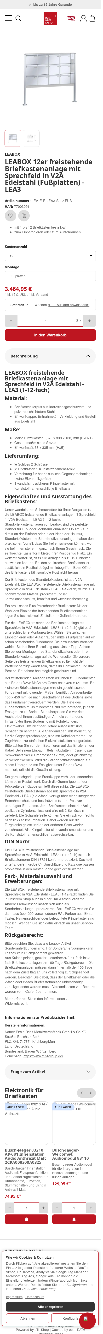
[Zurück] (81, 1093)
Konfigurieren (73, 1318)
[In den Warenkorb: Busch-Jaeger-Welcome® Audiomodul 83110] (74, 1219)
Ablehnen (27, 1318)
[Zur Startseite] (50, 18)
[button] (13, 138)
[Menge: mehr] (89, 321)
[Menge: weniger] (11, 321)
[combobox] (50, 256)
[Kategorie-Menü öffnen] (8, 18)
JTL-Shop (42, 1329)
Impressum (14, 1296)
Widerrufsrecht (16, 1003)
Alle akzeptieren (50, 1306)
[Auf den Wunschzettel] (10, 215)
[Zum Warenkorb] (92, 18)
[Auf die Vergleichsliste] (24, 215)
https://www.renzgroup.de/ (43, 1055)
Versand (42, 294)
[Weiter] (91, 1093)
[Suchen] (18, 18)
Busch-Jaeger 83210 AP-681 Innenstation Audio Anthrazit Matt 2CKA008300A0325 (25, 1156)
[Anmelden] (83, 18)
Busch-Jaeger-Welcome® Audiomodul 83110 (70, 1154)
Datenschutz (34, 1296)
